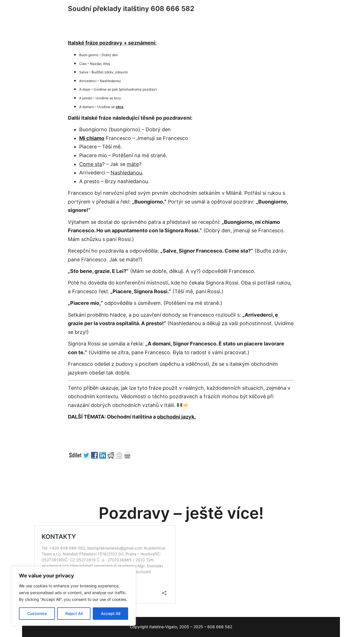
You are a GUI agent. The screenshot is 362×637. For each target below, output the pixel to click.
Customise (37, 613)
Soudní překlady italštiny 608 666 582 (131, 9)
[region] (73, 596)
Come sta (90, 164)
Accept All (110, 613)
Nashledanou (126, 173)
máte (133, 164)
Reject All (74, 613)
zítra (119, 107)
